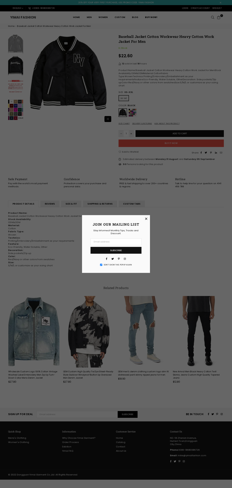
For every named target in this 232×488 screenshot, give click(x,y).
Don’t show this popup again (118, 265)
